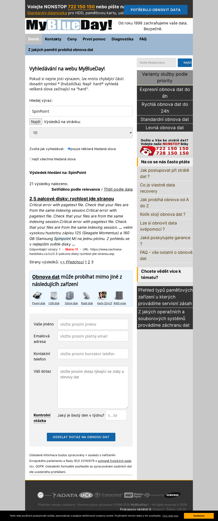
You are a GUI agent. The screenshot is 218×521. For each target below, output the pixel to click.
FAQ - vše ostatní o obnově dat (166, 255)
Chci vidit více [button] (170, 515)
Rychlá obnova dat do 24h (165, 108)
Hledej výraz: (41, 100)
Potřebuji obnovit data (159, 10)
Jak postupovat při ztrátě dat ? (164, 173)
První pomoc (94, 39)
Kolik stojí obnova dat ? (162, 214)
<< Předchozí (72, 262)
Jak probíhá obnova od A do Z (164, 202)
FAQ (143, 39)
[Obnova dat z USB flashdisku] (89, 295)
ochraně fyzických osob (114, 461)
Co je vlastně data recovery (157, 188)
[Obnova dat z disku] (40, 295)
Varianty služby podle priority (165, 77)
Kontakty (53, 39)
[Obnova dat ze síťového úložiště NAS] (73, 295)
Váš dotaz (42, 371)
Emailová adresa (42, 339)
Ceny (72, 39)
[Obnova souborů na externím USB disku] (57, 295)
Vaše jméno (44, 324)
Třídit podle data (118, 189)
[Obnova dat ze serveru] (122, 295)
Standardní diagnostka (47, 13)
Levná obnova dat (165, 127)
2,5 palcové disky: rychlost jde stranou (71, 198)
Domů (33, 39)
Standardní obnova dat (165, 119)
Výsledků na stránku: (62, 121)
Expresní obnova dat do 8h (165, 93)
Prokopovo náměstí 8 (135, 509)
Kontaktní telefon (42, 356)
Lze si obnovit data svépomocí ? (158, 226)
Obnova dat (46, 277)
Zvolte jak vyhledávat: (46, 149)
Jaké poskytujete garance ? (165, 240)
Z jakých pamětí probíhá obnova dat (60, 49)
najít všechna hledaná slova (54, 159)
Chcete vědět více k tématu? (161, 274)
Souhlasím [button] (199, 515)
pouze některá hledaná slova (93, 149)
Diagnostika (122, 39)
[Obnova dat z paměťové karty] (105, 295)
